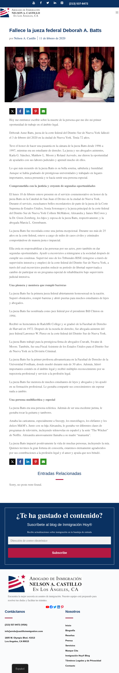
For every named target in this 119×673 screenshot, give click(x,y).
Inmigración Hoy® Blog (77, 655)
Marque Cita (71, 650)
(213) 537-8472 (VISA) (16, 624)
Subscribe (59, 552)
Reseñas (70, 635)
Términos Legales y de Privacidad (83, 660)
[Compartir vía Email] (43, 111)
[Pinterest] (62, 3)
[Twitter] (48, 3)
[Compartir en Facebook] (20, 111)
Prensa (69, 640)
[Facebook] (41, 3)
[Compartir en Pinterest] (36, 111)
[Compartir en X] (12, 111)
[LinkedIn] (55, 3)
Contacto (70, 665)
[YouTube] (34, 3)
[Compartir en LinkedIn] (28, 111)
